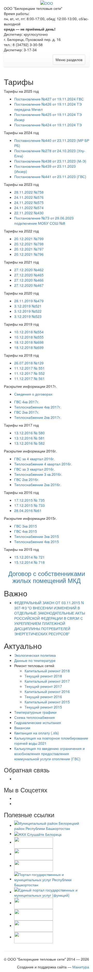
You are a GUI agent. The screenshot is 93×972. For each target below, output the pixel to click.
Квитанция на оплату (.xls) (36, 732)
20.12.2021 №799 (29, 238)
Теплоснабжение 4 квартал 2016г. (43, 463)
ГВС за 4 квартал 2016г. (34, 458)
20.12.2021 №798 (29, 243)
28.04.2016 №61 (28, 510)
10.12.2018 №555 (29, 337)
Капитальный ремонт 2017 (47, 681)
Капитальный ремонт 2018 (47, 670)
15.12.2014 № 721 (29, 557)
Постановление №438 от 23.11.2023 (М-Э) (50, 161)
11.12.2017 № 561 (29, 378)
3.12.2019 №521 (28, 306)
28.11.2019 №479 (29, 300)
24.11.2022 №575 (29, 202)
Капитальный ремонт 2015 (47, 701)
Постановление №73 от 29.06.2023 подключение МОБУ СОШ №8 (44, 220)
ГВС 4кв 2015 (25, 531)
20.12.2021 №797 (29, 249)
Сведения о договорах (33, 394)
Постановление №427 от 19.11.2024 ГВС (49, 98)
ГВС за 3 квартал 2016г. (34, 469)
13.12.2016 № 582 (29, 443)
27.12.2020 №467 (29, 285)
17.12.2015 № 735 (29, 500)
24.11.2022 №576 (29, 197)
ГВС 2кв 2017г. (26, 412)
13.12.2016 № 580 (29, 432)
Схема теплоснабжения (34, 717)
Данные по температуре (35, 660)
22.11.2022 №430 (29, 212)
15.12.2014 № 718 (29, 562)
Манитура (80, 966)
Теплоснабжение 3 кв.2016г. (38, 474)
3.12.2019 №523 (28, 316)
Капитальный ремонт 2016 (47, 691)
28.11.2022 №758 (29, 192)
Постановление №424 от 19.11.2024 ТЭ (48, 124)
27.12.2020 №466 (29, 280)
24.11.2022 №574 (29, 207)
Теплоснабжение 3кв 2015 (36, 536)
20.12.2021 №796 (29, 254)
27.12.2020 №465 (29, 274)
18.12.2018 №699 (29, 347)
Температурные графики (35, 712)
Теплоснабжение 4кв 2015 (36, 541)
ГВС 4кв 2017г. (26, 401)
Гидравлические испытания (37, 722)
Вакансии (22, 727)
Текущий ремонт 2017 (43, 686)
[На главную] (46, 2)
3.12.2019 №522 (28, 311)
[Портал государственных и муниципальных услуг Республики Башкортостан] (51, 878)
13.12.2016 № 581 (29, 438)
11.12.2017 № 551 (29, 368)
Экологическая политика (35, 655)
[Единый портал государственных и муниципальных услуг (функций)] (51, 891)
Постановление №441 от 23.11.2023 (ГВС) (50, 176)
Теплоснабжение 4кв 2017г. (37, 407)
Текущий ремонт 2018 (43, 675)
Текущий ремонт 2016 (43, 696)
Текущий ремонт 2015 (43, 707)
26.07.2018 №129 (29, 363)
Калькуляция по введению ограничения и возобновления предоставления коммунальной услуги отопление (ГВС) (49, 753)
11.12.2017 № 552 (29, 373)
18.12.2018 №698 (29, 342)
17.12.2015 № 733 (29, 505)
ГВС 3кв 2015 (25, 526)
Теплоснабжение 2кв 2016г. (37, 484)
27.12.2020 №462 (29, 269)
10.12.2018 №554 (29, 331)
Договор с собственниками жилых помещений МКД (46, 576)
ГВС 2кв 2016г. (26, 479)
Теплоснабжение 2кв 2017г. (37, 417)
